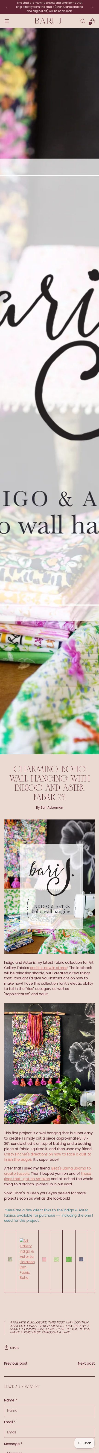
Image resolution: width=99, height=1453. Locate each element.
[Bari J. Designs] (49, 21)
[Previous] (7, 7)
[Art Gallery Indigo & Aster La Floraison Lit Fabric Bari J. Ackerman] (10, 1259)
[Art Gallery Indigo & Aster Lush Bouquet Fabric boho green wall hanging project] (69, 1259)
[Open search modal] (82, 21)
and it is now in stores (48, 967)
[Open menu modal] (6, 21)
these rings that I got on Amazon (47, 1176)
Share (14, 1348)
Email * (9, 1422)
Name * (10, 1400)
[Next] (92, 7)
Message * (13, 1443)
